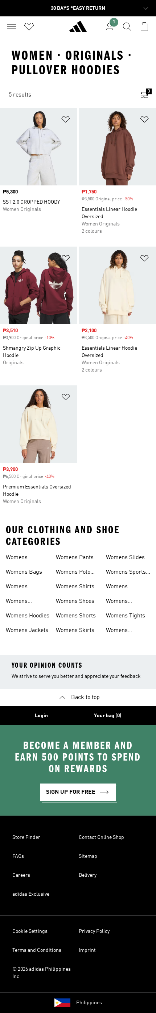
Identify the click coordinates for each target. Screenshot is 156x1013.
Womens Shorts (76, 616)
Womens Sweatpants (120, 587)
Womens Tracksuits (119, 631)
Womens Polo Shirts (73, 573)
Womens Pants (75, 558)
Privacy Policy (94, 931)
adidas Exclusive (30, 894)
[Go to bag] (144, 26)
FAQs (18, 856)
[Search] (127, 26)
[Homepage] (78, 29)
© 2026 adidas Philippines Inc (41, 973)
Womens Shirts (75, 587)
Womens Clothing (17, 587)
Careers (21, 875)
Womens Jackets (27, 630)
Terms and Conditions (36, 950)
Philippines (89, 1002)
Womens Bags (24, 572)
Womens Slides (125, 558)
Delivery (88, 875)
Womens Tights (125, 616)
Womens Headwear (19, 602)
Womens (17, 558)
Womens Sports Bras (126, 573)
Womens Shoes (75, 601)
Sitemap (88, 856)
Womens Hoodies (27, 616)
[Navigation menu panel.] (11, 26)
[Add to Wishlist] (65, 121)
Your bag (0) (108, 715)
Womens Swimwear (119, 602)
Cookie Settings (30, 931)
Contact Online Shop (101, 837)
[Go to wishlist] (29, 26)
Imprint (87, 950)
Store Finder (26, 837)
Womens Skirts (75, 630)
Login (41, 715)
